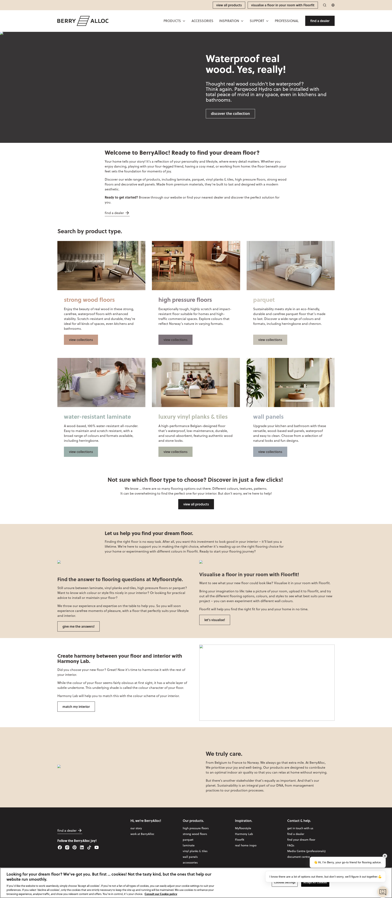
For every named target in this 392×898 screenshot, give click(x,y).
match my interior (76, 706)
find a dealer (114, 213)
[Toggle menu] (184, 21)
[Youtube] (96, 847)
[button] (174, 21)
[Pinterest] (74, 847)
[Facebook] (59, 847)
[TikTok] (89, 847)
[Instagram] (67, 847)
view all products (196, 504)
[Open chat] (383, 892)
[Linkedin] (81, 847)
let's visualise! (214, 619)
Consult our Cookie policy (161, 894)
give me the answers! (78, 626)
